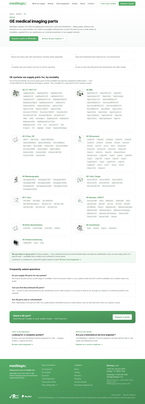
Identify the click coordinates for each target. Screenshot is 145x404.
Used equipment (62, 4)
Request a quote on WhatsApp (24, 38)
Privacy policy (116, 395)
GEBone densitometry (32, 225)
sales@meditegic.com (115, 377)
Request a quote (127, 4)
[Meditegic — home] (18, 3)
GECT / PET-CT (29, 90)
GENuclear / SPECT (95, 197)
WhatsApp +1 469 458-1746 (117, 375)
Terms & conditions (129, 395)
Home (12, 14)
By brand (45, 375)
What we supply (38, 4)
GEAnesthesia (92, 225)
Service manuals (80, 382)
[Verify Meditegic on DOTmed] (14, 396)
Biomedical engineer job (83, 385)
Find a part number (108, 4)
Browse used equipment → (70, 259)
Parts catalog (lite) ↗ (49, 385)
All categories (47, 369)
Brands (50, 4)
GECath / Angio (93, 176)
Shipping (77, 379)
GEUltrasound (92, 136)
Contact (91, 4)
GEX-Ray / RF (28, 136)
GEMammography (30, 176)
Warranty (77, 375)
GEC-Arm (26, 197)
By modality (46, 372)
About (82, 4)
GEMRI (89, 90)
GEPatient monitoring (32, 240)
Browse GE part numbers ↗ (53, 39)
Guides (75, 4)
